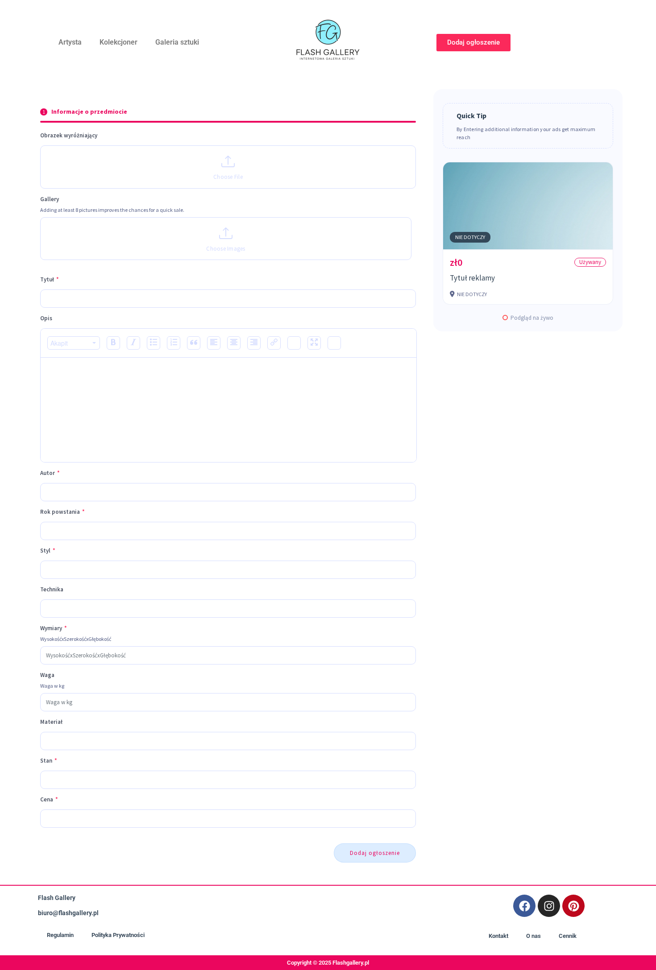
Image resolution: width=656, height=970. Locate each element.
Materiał (51, 722)
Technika (51, 589)
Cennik (568, 936)
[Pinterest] (573, 906)
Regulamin (60, 935)
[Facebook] (524, 906)
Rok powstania (62, 512)
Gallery (49, 199)
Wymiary (53, 628)
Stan (48, 760)
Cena (49, 799)
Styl (47, 550)
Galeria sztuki (177, 42)
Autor (50, 473)
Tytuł (49, 279)
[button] (73, 343)
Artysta (70, 42)
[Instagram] (549, 906)
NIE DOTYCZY (470, 237)
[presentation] (74, 343)
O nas (533, 936)
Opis (46, 318)
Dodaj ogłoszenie (375, 853)
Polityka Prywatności (118, 935)
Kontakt (498, 936)
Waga (47, 675)
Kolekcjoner (118, 42)
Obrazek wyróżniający (68, 135)
